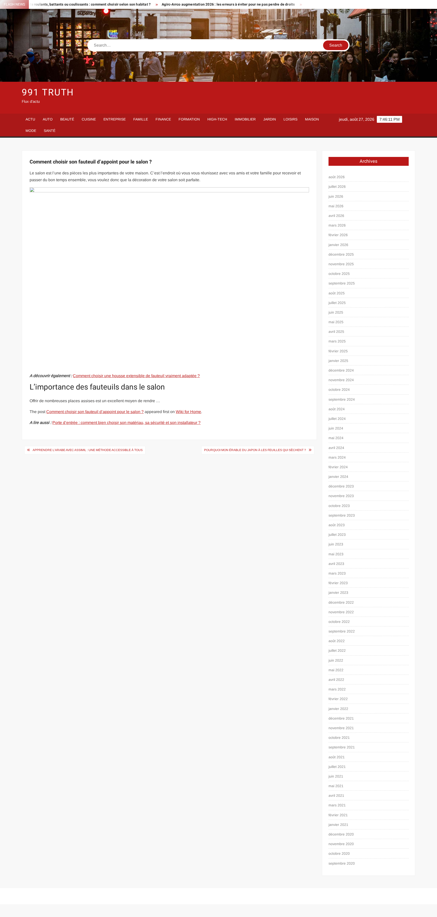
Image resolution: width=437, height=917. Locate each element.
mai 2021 (336, 786)
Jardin (269, 119)
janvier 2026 (338, 245)
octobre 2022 (339, 622)
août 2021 (337, 757)
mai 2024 (336, 438)
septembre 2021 (342, 747)
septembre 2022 (342, 631)
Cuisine (89, 119)
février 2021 (338, 815)
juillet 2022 (337, 650)
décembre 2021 (341, 718)
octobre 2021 (339, 738)
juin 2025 (336, 312)
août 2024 (337, 409)
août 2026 (337, 177)
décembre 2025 (341, 254)
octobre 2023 (339, 506)
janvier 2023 (338, 592)
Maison (312, 119)
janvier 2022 (338, 709)
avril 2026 (336, 216)
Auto (48, 119)
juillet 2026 (337, 187)
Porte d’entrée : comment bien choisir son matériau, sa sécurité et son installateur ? (126, 422)
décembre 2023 (341, 486)
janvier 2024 (338, 477)
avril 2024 (336, 448)
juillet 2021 (337, 767)
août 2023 (337, 525)
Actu (30, 119)
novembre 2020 (341, 844)
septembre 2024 (342, 399)
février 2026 (338, 235)
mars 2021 (337, 805)
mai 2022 (336, 670)
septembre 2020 (342, 863)
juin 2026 (336, 196)
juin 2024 (336, 428)
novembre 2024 (341, 380)
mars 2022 (337, 689)
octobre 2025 (339, 274)
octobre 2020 (339, 853)
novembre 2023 (341, 496)
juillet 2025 (337, 303)
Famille (140, 119)
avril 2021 (336, 795)
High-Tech (217, 119)
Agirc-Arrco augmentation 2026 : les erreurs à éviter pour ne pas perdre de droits (195, 4)
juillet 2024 (337, 419)
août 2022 (337, 641)
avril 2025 (336, 332)
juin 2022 (336, 660)
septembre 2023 (342, 515)
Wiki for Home (188, 412)
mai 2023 (336, 554)
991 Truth (48, 92)
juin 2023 (336, 544)
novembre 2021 (341, 728)
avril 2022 (336, 680)
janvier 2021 (338, 825)
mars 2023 (337, 573)
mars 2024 (337, 457)
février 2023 (338, 583)
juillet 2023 (337, 535)
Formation (189, 119)
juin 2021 (336, 776)
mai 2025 (336, 322)
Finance (163, 119)
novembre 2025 (341, 264)
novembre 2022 (341, 612)
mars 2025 (337, 341)
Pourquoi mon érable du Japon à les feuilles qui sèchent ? (255, 450)
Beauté (67, 119)
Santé (49, 131)
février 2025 (338, 351)
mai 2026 (336, 206)
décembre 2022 (341, 602)
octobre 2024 (339, 390)
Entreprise (114, 119)
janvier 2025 (338, 361)
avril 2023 (336, 564)
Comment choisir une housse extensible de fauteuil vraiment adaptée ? (136, 376)
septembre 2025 (342, 283)
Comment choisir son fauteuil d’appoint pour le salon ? (95, 412)
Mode (31, 131)
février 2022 (338, 699)
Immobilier (245, 119)
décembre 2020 (341, 834)
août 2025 (337, 293)
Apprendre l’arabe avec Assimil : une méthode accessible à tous (88, 450)
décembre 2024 (341, 370)
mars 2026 (337, 225)
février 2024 (338, 467)
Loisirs (290, 119)
